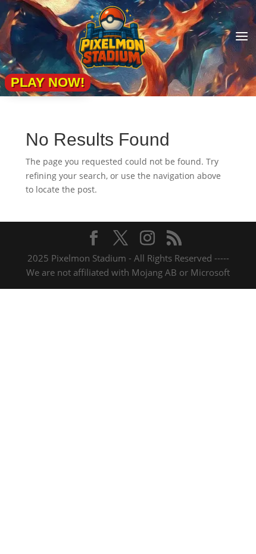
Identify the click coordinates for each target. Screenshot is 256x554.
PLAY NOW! (48, 82)
